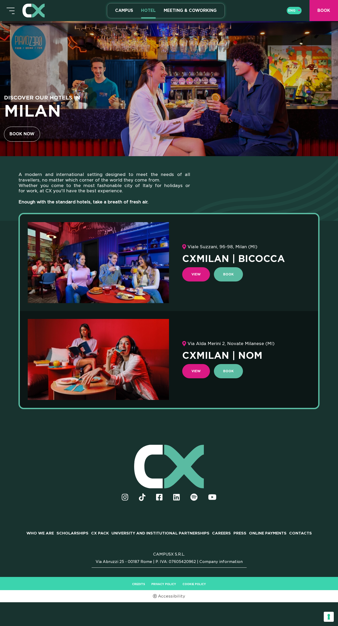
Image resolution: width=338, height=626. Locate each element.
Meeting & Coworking (190, 10)
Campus (124, 10)
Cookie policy (194, 584)
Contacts (300, 533)
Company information (221, 562)
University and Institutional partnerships (160, 533)
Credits (138, 584)
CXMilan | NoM (222, 355)
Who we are (40, 533)
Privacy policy (163, 584)
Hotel (148, 10)
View (196, 274)
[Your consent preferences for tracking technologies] (329, 617)
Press (239, 533)
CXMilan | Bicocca (233, 258)
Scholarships (72, 533)
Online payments (268, 533)
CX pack (100, 533)
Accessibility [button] (171, 596)
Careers (221, 533)
